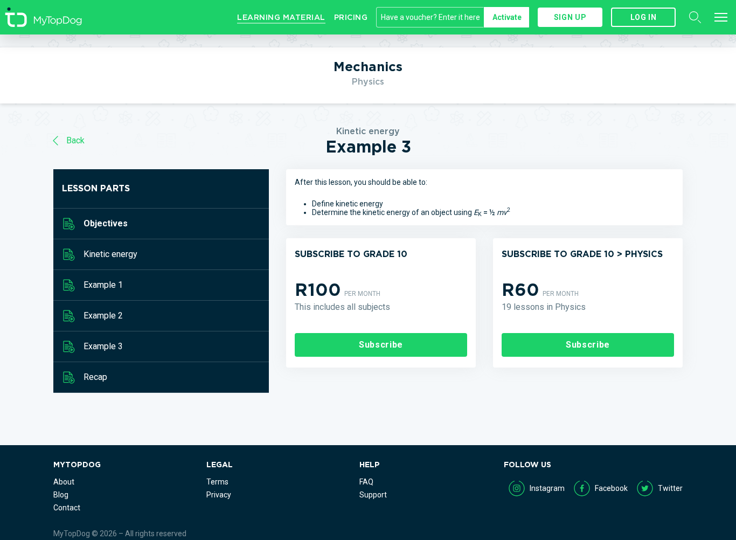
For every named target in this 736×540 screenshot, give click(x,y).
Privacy (218, 494)
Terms (217, 481)
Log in (643, 17)
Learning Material (281, 17)
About (63, 481)
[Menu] (720, 17)
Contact (66, 507)
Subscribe (381, 345)
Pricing (351, 17)
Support (373, 494)
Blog (60, 494)
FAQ (366, 481)
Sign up (570, 17)
